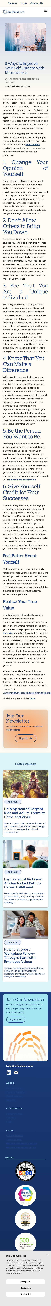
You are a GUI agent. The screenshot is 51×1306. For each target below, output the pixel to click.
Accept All (25, 1281)
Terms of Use (13, 1139)
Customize (25, 1288)
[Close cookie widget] (47, 1255)
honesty (7, 633)
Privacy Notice (14, 1135)
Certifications (14, 1096)
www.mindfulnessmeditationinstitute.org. (27, 692)
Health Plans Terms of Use (21, 1147)
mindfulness (33, 144)
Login (9, 1121)
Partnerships (13, 1088)
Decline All (25, 1294)
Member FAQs (14, 1113)
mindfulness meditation (22, 479)
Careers (10, 1100)
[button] (45, 10)
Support (11, 1117)
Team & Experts (15, 1092)
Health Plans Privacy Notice (21, 1143)
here (32, 698)
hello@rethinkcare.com (19, 1065)
